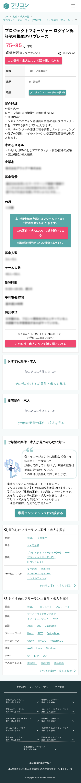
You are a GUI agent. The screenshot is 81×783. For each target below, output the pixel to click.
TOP (5, 16)
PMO (67, 552)
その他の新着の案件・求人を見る (40, 423)
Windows (51, 648)
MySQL (42, 640)
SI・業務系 (33, 545)
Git (28, 655)
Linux (39, 648)
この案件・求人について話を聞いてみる (33, 60)
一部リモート (44, 607)
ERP (36, 655)
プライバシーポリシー (40, 687)
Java (30, 626)
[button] (22, 701)
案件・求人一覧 (21, 16)
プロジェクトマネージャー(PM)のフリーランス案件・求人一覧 (36, 20)
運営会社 (59, 687)
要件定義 (32, 569)
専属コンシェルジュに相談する (40, 513)
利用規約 (21, 687)
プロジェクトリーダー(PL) (41, 557)
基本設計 (46, 569)
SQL (39, 626)
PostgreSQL (56, 640)
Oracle (30, 640)
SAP (45, 655)
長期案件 (42, 538)
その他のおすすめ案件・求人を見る (40, 383)
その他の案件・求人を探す (56, 585)
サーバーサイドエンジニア (41, 614)
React (30, 633)
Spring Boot (53, 633)
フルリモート (63, 607)
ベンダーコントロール (39, 573)
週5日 (30, 538)
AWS (29, 648)
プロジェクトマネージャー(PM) (47, 92)
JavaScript (50, 626)
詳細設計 (46, 663)
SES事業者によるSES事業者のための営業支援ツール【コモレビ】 (40, 769)
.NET (40, 633)
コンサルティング (36, 578)
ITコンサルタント (36, 562)
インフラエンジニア (38, 618)
